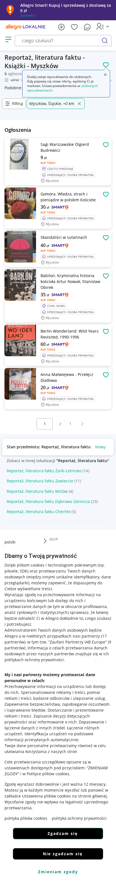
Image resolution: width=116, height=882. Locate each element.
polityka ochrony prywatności (79, 818)
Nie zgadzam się (62, 853)
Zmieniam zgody (58, 871)
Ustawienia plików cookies (46, 796)
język (54, 538)
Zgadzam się (63, 833)
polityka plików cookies (26, 818)
